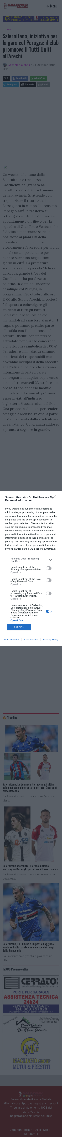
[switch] (48, 568)
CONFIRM (19, 627)
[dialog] (31, 568)
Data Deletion (11, 639)
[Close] (55, 497)
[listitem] (31, 559)
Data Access (31, 639)
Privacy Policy (50, 639)
